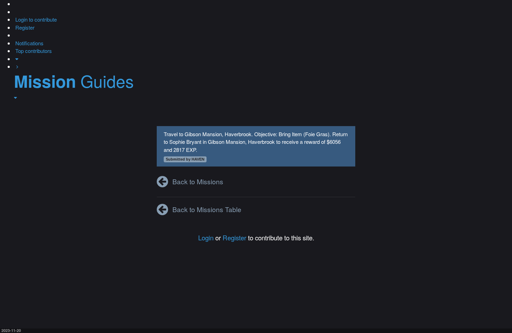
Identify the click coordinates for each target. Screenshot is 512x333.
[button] (14, 3)
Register (234, 237)
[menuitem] (35, 19)
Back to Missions (197, 181)
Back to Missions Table (206, 209)
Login (206, 237)
